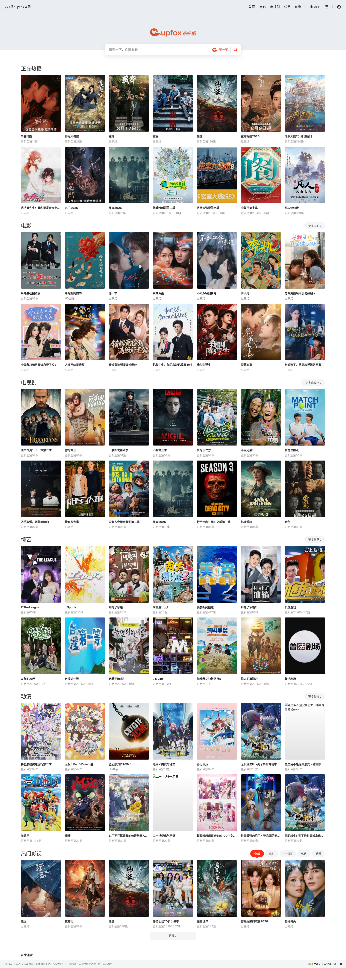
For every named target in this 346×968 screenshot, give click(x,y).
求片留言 (316, 964)
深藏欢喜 (246, 364)
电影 (262, 7)
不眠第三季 (160, 450)
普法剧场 (290, 678)
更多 (171, 935)
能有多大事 (72, 521)
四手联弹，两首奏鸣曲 (35, 521)
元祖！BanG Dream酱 (79, 764)
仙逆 (199, 136)
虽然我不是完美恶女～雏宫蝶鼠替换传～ (305, 764)
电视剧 (275, 7)
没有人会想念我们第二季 (124, 521)
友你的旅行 (28, 678)
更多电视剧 (312, 382)
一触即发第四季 (118, 450)
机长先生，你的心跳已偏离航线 (172, 364)
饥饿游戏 (290, 607)
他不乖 (113, 293)
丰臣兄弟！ (248, 450)
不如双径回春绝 (206, 293)
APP (317, 7)
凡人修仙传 (292, 207)
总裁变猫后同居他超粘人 (300, 293)
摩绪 (67, 835)
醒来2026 (115, 207)
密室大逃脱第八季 (208, 207)
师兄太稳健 (72, 136)
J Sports (70, 607)
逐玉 (23, 921)
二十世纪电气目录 (164, 835)
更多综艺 (313, 539)
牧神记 (69, 921)
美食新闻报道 (205, 607)
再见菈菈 (202, 764)
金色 (287, 521)
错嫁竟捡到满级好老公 (123, 364)
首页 (251, 7)
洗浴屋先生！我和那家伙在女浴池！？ (41, 207)
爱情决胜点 (292, 450)
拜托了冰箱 (116, 607)
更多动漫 (313, 696)
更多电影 (313, 225)
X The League (30, 607)
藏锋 (111, 136)
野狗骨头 (290, 921)
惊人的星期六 (249, 678)
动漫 (298, 7)
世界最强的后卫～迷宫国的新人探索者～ (261, 835)
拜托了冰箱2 (249, 607)
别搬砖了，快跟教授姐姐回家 (303, 364)
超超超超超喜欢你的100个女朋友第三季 (217, 835)
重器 (155, 136)
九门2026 (71, 207)
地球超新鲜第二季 (164, 207)
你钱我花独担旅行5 (209, 678)
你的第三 (70, 450)
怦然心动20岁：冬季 (166, 921)
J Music (158, 678)
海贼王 (25, 835)
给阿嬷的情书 (73, 293)
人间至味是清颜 (74, 364)
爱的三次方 (204, 450)
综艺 (287, 7)
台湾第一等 (72, 678)
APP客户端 (330, 964)
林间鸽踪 (246, 521)
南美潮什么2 (161, 607)
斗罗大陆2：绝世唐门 (298, 136)
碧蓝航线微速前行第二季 (36, 764)
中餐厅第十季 (249, 207)
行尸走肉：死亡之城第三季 (213, 521)
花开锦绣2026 (250, 136)
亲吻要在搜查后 (30, 293)
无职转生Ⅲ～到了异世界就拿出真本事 (261, 764)
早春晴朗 (26, 136)
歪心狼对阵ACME (120, 764)
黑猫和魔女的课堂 (164, 764)
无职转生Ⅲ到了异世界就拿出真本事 (305, 835)
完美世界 (202, 921)
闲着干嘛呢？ (117, 678)
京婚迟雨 (158, 293)
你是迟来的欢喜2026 (254, 921)
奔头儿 (245, 293)
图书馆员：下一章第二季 (36, 450)
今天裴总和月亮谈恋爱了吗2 (38, 364)
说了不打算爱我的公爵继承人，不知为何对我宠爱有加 (129, 835)
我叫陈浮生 (204, 364)
